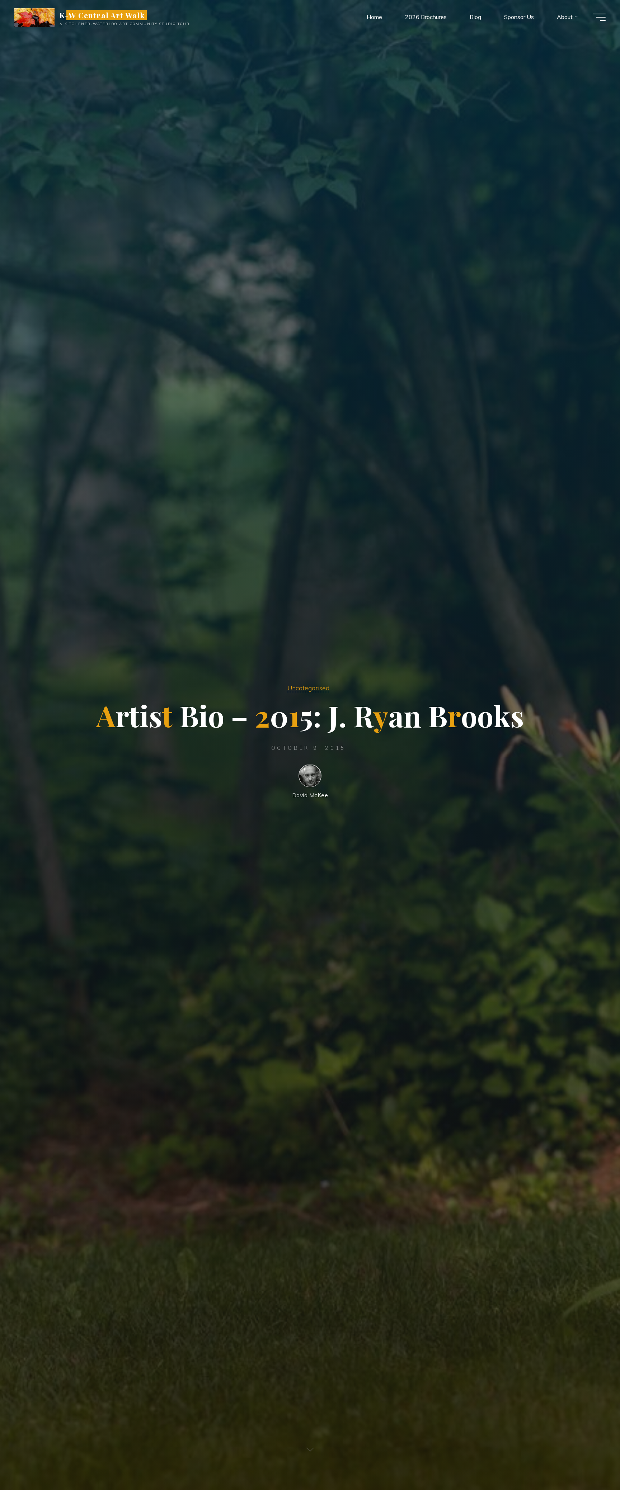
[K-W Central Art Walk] (34, 16)
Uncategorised (308, 688)
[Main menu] (599, 17)
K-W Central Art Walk (102, 15)
